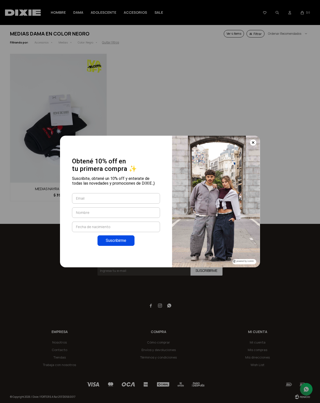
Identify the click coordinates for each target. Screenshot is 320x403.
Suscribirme (116, 240)
